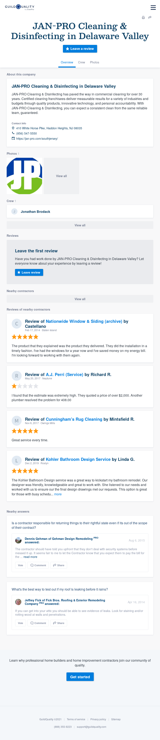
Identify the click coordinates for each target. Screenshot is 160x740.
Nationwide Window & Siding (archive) (84, 321)
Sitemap (116, 719)
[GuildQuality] (19, 7)
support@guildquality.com (91, 726)
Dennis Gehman (36, 538)
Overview (67, 62)
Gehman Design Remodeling (72, 538)
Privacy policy (98, 719)
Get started (80, 677)
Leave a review (82, 48)
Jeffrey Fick (33, 600)
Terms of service (76, 719)
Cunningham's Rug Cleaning (74, 419)
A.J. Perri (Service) (64, 374)
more (58, 494)
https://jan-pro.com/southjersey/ (37, 138)
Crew (81, 62)
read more (30, 557)
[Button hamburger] (153, 7)
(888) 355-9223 (63, 726)
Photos (94, 62)
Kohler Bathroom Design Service (78, 459)
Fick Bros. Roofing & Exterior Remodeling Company (65, 602)
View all (61, 176)
